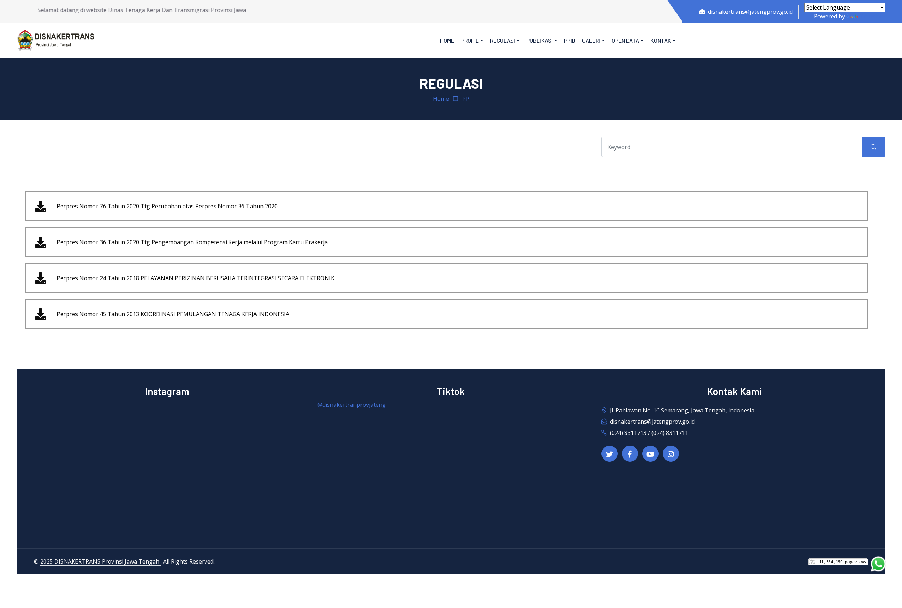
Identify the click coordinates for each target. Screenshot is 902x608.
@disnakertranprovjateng (351, 405)
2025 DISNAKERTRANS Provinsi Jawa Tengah (100, 561)
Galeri (591, 40)
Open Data (625, 40)
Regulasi (502, 40)
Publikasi (539, 40)
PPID (569, 40)
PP (465, 99)
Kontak (660, 40)
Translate (872, 16)
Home (447, 40)
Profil (470, 40)
